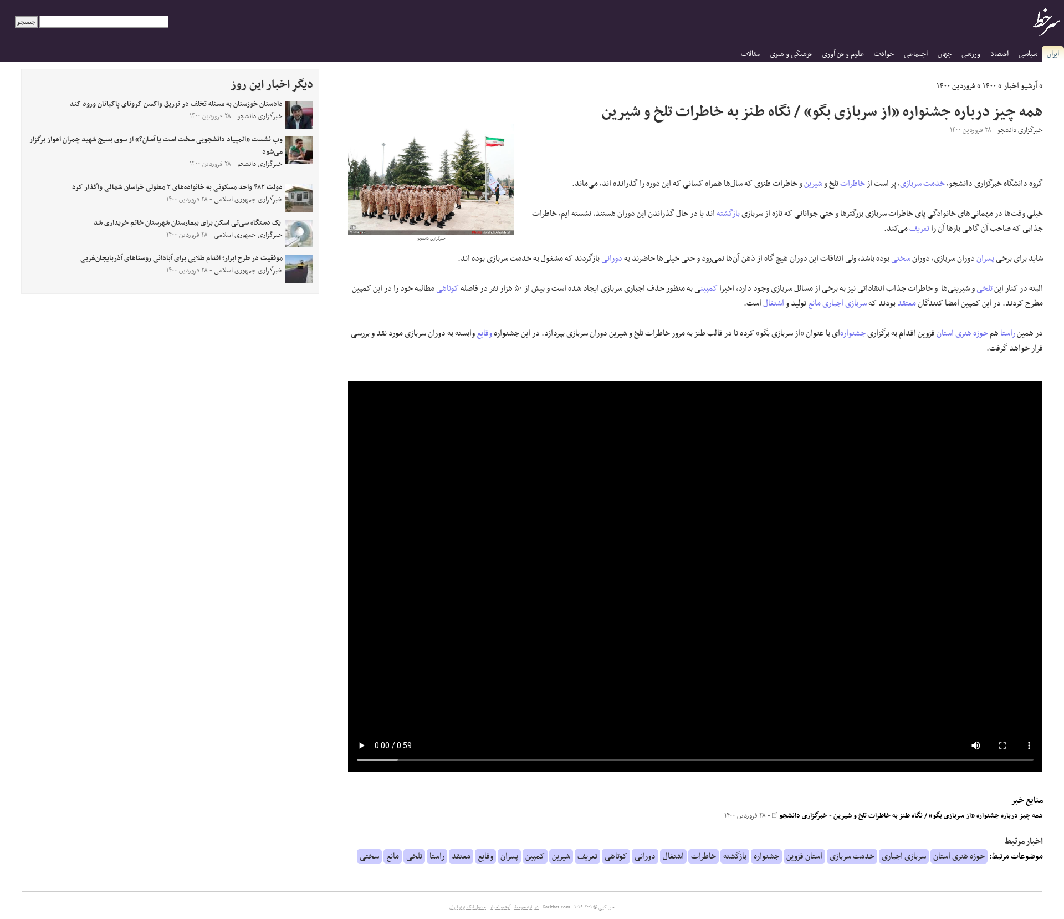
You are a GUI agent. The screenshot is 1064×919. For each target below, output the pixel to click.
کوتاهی (447, 288)
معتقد (906, 303)
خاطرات (852, 183)
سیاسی (1028, 54)
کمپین (709, 288)
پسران (985, 258)
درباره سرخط (526, 907)
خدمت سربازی (922, 183)
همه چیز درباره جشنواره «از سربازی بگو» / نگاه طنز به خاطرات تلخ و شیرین (938, 816)
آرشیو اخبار (1020, 86)
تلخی (984, 288)
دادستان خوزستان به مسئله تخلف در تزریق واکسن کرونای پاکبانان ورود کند (176, 104)
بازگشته (728, 213)
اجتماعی (916, 54)
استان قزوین (804, 856)
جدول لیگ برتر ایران (467, 907)
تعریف (919, 228)
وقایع (484, 333)
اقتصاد (999, 54)
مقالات (750, 54)
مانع (814, 303)
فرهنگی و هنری (791, 54)
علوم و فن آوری (843, 54)
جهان (945, 54)
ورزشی (970, 54)
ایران (1053, 54)
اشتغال (773, 303)
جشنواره (853, 333)
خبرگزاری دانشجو (802, 816)
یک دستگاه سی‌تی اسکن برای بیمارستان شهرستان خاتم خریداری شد (188, 223)
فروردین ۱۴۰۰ (956, 86)
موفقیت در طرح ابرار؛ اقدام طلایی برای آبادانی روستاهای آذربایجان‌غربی (181, 258)
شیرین (813, 183)
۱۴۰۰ (989, 86)
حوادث (884, 54)
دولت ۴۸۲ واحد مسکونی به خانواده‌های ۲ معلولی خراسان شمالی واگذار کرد (177, 187)
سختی (900, 258)
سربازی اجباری (844, 303)
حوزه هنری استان (962, 333)
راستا (1007, 333)
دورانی (611, 258)
